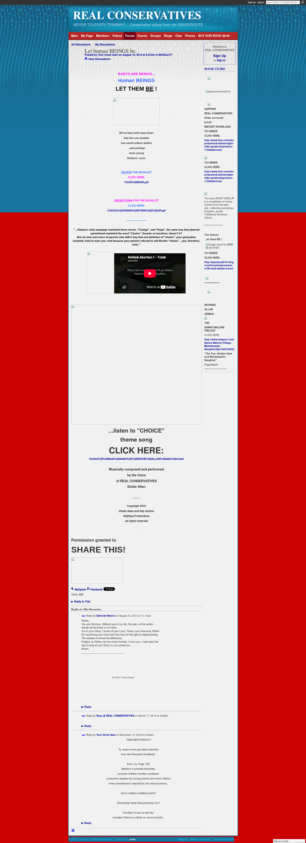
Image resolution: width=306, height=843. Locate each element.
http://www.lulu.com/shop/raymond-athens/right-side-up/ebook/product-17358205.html (219, 145)
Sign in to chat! (281, 841)
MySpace (80, 589)
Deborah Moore (105, 615)
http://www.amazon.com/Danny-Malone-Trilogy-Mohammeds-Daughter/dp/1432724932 (219, 344)
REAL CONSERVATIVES (137, 15)
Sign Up (252, 2)
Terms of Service (223, 839)
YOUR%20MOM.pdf (136, 182)
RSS (73, 830)
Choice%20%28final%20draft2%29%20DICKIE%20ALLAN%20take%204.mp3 (136, 459)
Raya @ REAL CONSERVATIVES (115, 715)
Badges (182, 839)
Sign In (260, 2)
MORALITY (165, 55)
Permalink (83, 616)
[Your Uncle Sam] (77, 57)
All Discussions (80, 44)
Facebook (96, 589)
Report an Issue (200, 839)
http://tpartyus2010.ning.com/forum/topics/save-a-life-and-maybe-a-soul (219, 265)
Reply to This (80, 601)
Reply (86, 707)
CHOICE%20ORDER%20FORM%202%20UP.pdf (136, 210)
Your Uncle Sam (108, 55)
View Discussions (99, 59)
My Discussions (105, 44)
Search (302, 2)
